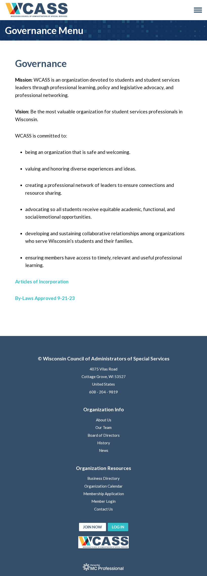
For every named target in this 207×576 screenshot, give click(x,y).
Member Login (103, 501)
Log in (118, 527)
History (103, 443)
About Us (103, 420)
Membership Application (103, 493)
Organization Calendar (103, 486)
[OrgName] (36, 10)
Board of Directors (104, 435)
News (103, 450)
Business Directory (103, 478)
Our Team (103, 427)
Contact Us (103, 509)
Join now (92, 527)
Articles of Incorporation (41, 281)
